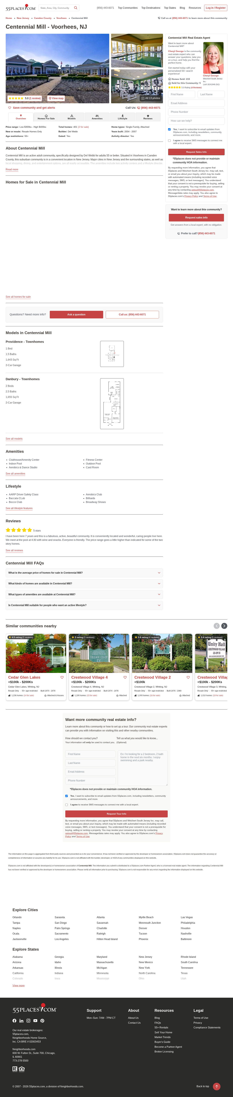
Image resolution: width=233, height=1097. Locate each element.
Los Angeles (62, 939)
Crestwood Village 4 (89, 677)
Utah (183, 978)
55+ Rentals (161, 1027)
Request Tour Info (116, 813)
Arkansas (18, 967)
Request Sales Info (196, 152)
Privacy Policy (191, 196)
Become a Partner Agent (168, 1047)
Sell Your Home (163, 1032)
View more (19, 985)
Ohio (141, 978)
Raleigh (101, 933)
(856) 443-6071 (105, 7)
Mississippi (103, 978)
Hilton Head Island (107, 939)
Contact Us (134, 1022)
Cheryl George (176, 51)
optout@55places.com (202, 190)
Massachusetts (105, 962)
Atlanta (101, 917)
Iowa (57, 978)
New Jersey (145, 957)
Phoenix (143, 939)
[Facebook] (14, 1021)
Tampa (16, 922)
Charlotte (102, 928)
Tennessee (187, 967)
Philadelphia (188, 922)
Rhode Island (188, 957)
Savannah (102, 922)
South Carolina (189, 962)
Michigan (102, 967)
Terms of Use (210, 196)
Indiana (59, 973)
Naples (17, 928)
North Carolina (147, 973)
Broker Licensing (164, 1051)
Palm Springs (62, 928)
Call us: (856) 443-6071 (132, 314)
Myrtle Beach (146, 917)
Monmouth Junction (150, 922)
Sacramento (61, 933)
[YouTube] (35, 1021)
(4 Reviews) (196, 87)
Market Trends (163, 1037)
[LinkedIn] (21, 1021)
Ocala (16, 933)
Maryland (102, 957)
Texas (184, 973)
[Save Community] (62, 677)
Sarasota (60, 917)
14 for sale (28, 695)
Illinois (58, 967)
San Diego (61, 922)
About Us (133, 1018)
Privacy (198, 1022)
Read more (12, 169)
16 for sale (154, 695)
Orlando (17, 917)
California (18, 973)
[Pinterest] (42, 1021)
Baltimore (186, 939)
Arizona (17, 962)
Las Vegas (187, 917)
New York (144, 967)
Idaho (58, 962)
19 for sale (218, 695)
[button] (84, 572)
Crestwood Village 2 (152, 677)
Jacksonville (19, 939)
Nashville (186, 933)
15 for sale (91, 695)
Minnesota (102, 973)
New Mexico (146, 962)
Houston (185, 928)
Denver (143, 928)
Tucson (143, 933)
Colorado (18, 978)
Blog (157, 1018)
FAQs (158, 1022)
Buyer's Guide (162, 1042)
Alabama (18, 957)
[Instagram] (28, 1021)
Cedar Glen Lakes (24, 677)
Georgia (59, 957)
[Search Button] (75, 8)
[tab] (20, 117)
